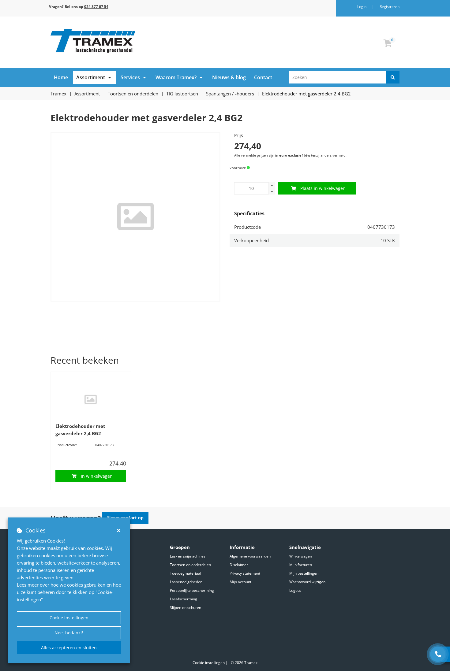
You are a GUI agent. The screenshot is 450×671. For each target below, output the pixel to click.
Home (61, 77)
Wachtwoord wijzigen (307, 581)
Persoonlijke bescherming (192, 590)
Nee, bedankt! (68, 633)
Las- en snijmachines (187, 556)
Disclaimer (239, 564)
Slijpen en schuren (185, 607)
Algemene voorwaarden (250, 556)
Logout (295, 590)
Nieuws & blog (229, 77)
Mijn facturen (300, 564)
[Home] (135, 41)
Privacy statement (245, 573)
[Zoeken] (392, 77)
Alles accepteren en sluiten (69, 648)
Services (130, 77)
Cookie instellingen (69, 618)
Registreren (389, 6)
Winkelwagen (300, 556)
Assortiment (90, 77)
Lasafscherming (183, 599)
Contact (263, 77)
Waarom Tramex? (176, 77)
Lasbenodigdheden (186, 581)
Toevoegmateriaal (185, 573)
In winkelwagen (97, 476)
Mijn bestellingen (303, 573)
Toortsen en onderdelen (190, 564)
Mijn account (240, 581)
